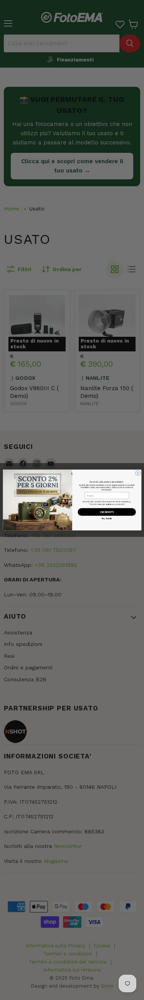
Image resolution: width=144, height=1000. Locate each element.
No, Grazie (106, 518)
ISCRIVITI (107, 512)
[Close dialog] (137, 473)
